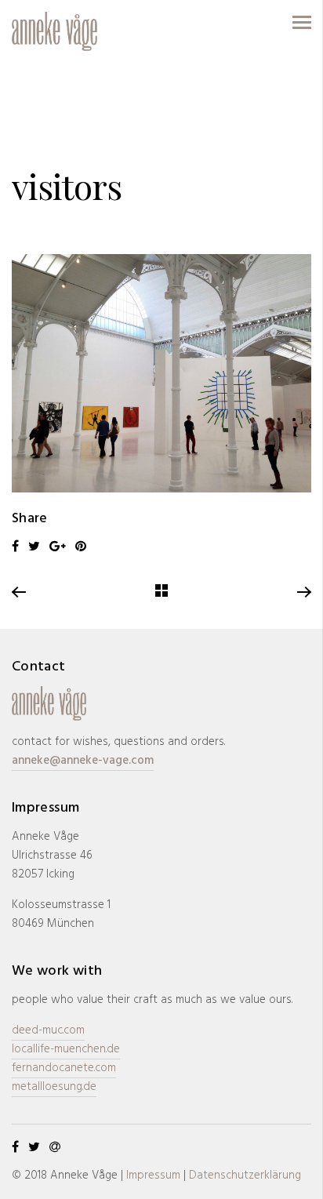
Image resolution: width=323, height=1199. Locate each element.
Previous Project (19, 592)
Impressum (153, 1175)
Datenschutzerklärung (245, 1175)
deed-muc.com (48, 1030)
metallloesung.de (54, 1086)
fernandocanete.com (64, 1068)
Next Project (303, 592)
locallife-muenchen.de (66, 1049)
